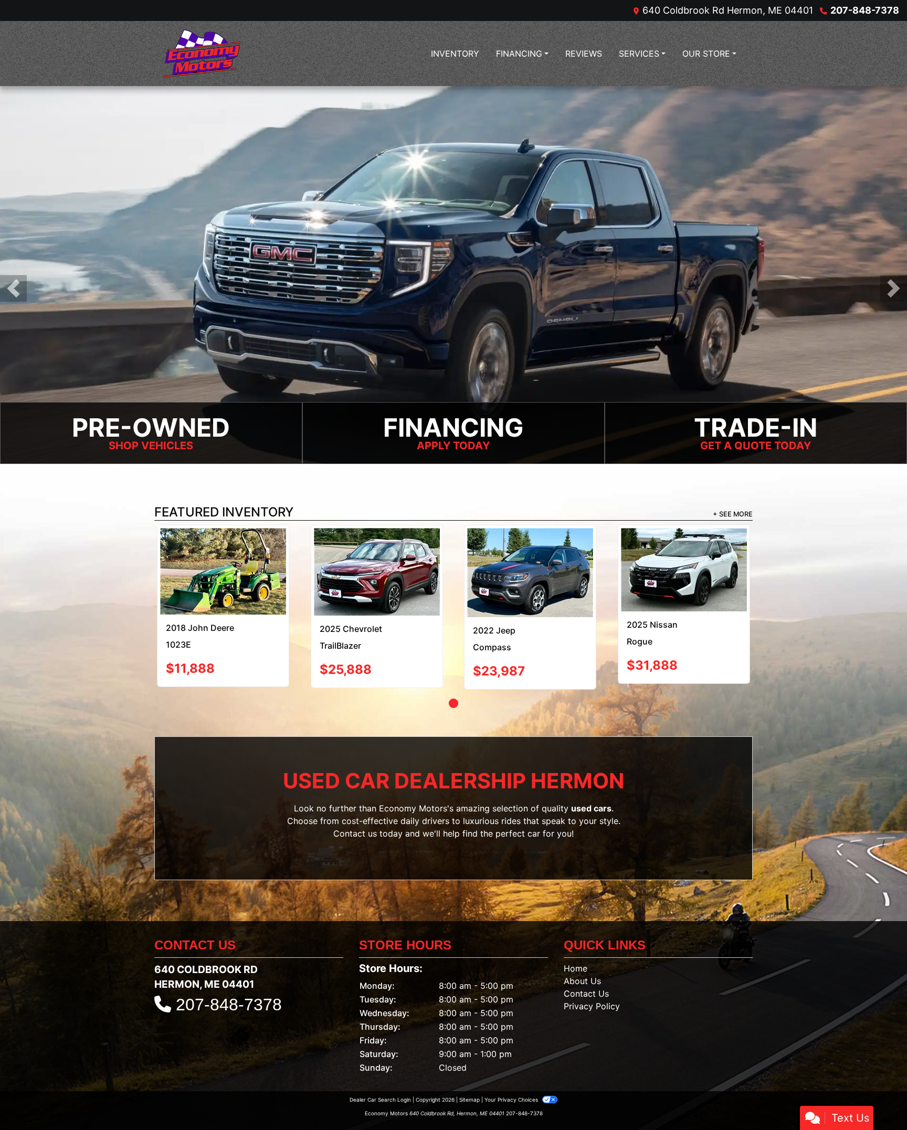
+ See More (733, 514)
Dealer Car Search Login (380, 1065)
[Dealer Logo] (201, 53)
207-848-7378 (864, 10)
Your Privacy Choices (512, 1065)
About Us (582, 946)
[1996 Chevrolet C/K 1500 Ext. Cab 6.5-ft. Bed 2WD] (454, 555)
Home (575, 933)
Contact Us (586, 959)
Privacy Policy (592, 971)
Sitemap (469, 1065)
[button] (13, 288)
